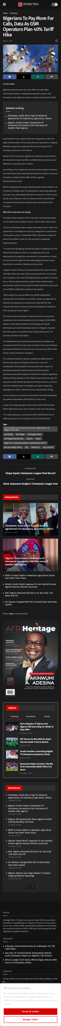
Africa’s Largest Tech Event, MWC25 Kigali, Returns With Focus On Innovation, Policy (31, 961)
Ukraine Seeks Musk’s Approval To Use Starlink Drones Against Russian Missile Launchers (30, 585)
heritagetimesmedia (13, 439)
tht (26, 447)
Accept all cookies (30, 1011)
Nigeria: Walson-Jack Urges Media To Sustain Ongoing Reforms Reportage (29, 874)
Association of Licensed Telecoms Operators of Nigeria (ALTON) (26, 429)
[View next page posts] (33, 887)
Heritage (20, 434)
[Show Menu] (4, 4)
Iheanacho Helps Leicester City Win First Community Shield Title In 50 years (36, 767)
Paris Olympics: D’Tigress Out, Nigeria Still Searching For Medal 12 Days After (37, 727)
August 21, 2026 (12, 532)
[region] (30, 1004)
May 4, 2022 (7, 41)
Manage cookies (30, 1019)
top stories (48, 447)
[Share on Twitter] (23, 76)
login (11, 614)
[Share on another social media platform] (51, 76)
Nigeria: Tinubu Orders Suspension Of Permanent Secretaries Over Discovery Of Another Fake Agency (27, 125)
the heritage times (13, 447)
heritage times (34, 434)
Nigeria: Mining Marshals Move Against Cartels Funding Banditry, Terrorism (30, 820)
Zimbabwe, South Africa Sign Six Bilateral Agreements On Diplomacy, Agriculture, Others (30, 117)
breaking (8, 434)
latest (29, 439)
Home (5, 13)
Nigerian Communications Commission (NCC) (25, 443)
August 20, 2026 (15, 868)
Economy (13, 13)
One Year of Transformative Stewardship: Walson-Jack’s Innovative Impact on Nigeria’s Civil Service (28, 954)
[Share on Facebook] (9, 76)
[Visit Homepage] (28, 5)
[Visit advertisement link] (30, 659)
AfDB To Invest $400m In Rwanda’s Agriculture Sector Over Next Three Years (29, 831)
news (38, 439)
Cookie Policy (18, 1004)
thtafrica (35, 447)
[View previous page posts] (28, 887)
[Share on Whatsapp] (38, 76)
